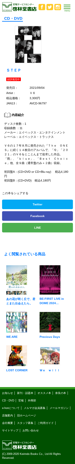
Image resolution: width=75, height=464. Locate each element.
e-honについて (11, 408)
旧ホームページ (26, 415)
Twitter (37, 204)
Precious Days (50, 336)
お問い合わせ (30, 430)
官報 (21, 400)
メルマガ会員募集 (34, 408)
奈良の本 (60, 393)
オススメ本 (44, 393)
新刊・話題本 (25, 393)
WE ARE (12, 336)
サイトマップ (10, 430)
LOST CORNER (17, 370)
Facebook (37, 216)
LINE (37, 227)
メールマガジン (59, 408)
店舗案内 (7, 415)
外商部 (32, 400)
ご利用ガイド (46, 423)
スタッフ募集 (25, 423)
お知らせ (7, 393)
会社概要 (7, 423)
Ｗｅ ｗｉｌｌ (50, 370)
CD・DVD (8, 400)
